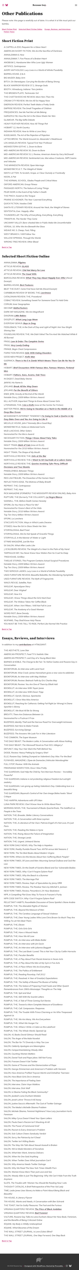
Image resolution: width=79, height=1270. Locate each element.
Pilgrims (22, 262)
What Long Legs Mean (27, 319)
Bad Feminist (41, 1213)
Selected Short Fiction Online (30, 29)
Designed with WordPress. (35, 1266)
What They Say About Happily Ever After (46, 278)
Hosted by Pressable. (54, 1266)
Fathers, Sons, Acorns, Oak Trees (29, 375)
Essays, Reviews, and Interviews (58, 29)
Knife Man (30, 357)
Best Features (26, 285)
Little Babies (20, 315)
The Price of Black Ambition (48, 1209)
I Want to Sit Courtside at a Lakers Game (52, 460)
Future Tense (9, 32)
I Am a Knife (28, 405)
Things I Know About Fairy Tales (41, 438)
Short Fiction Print (9, 29)
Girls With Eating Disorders (38, 353)
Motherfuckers (20, 308)
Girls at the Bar (39, 456)
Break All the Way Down (26, 386)
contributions (25, 644)
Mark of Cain (24, 445)
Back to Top (7, 247)
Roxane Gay (39, 5)
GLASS (25, 266)
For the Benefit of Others (26, 390)
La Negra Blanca (54, 497)
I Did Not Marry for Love (33, 270)
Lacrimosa (46, 292)
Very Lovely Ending (20, 345)
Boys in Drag (29, 323)
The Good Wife (29, 274)
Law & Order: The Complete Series (27, 341)
